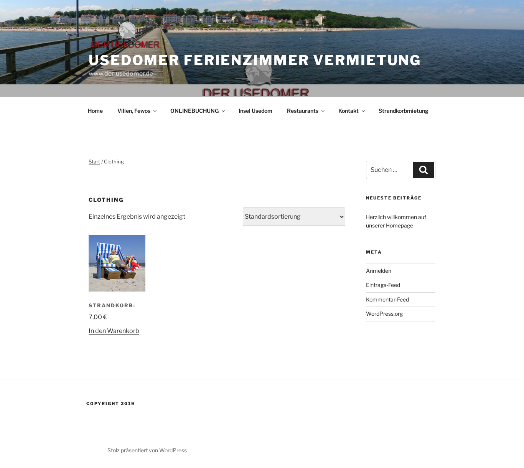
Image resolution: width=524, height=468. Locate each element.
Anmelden (378, 270)
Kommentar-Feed (387, 299)
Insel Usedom (255, 110)
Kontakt (348, 110)
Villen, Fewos (133, 110)
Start (94, 161)
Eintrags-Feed (383, 285)
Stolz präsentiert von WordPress (147, 450)
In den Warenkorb (114, 331)
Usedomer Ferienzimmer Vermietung (255, 60)
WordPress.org (384, 313)
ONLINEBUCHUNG (194, 110)
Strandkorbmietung (403, 110)
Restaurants (302, 110)
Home (95, 110)
